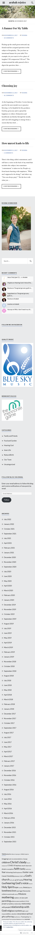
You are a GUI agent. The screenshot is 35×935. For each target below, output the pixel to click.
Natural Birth (9, 455)
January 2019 (9, 657)
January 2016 (9, 823)
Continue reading (10, 72)
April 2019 (8, 643)
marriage (19, 891)
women (27, 919)
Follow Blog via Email (12, 477)
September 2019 (10, 619)
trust (23, 919)
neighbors (16, 898)
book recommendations (15, 859)
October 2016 (9, 780)
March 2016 (8, 813)
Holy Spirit (8, 887)
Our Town (7, 460)
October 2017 (9, 723)
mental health (10, 894)
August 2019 (9, 624)
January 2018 (9, 709)
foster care (28, 872)
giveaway (16, 876)
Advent (13, 854)
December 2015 (10, 827)
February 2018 (9, 704)
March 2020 (8, 590)
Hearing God (9, 445)
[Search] (30, 2)
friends (4, 876)
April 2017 (8, 752)
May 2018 (7, 690)
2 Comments (8, 153)
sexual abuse (21, 914)
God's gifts (12, 880)
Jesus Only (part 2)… (14, 277)
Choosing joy (9, 85)
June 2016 (8, 799)
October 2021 (9, 529)
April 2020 (8, 586)
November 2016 (10, 775)
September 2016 (10, 785)
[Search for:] (17, 261)
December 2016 (10, 771)
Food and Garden (10, 441)
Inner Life (7, 450)
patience (13, 901)
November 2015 (10, 832)
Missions (22, 894)
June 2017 (8, 742)
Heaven (31, 883)
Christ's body (18, 862)
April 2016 (8, 808)
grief (16, 880)
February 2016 (9, 818)
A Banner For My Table (15, 28)
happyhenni (11, 293)
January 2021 (9, 553)
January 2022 (9, 524)
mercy (16, 894)
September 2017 (10, 728)
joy (29, 887)
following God (11, 872)
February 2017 (9, 761)
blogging (5, 859)
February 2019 (9, 652)
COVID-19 (11, 865)
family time (28, 869)
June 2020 (8, 576)
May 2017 (7, 747)
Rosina (24, 35)
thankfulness (17, 917)
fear (4, 872)
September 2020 (10, 567)
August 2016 (9, 790)
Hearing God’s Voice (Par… (23, 283)
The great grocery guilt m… (23, 288)
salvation (14, 914)
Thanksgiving (25, 917)
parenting (6, 901)
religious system (14, 910)
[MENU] (4, 2)
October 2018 (9, 666)
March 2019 (8, 647)
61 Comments (9, 95)
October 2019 (9, 614)
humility (21, 887)
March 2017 (8, 756)
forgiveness (19, 872)
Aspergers (18, 854)
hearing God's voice (17, 883)
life (31, 887)
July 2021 (7, 538)
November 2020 (10, 562)
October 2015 (9, 837)
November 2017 (10, 718)
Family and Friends (11, 436)
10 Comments (9, 38)
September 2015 (10, 842)
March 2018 (8, 699)
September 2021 (10, 534)
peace (18, 901)
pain (26, 898)
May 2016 (7, 804)
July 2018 (7, 680)
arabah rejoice (17, 2)
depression (29, 865)
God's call (22, 876)
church (28, 862)
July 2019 (7, 628)
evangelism (10, 869)
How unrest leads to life (15, 143)
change (25, 859)
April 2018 (8, 695)
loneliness (7, 890)
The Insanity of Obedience (15, 919)
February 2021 (9, 548)
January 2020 (9, 600)
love (14, 890)
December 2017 (10, 714)
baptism (27, 854)
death (23, 865)
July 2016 (7, 794)
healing (21, 880)
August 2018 (9, 676)
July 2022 (7, 519)
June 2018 (8, 685)
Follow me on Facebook (12, 324)
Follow (6, 500)
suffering (10, 916)
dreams (4, 869)
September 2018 (10, 671)
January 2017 (9, 766)
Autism (23, 854)
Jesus (25, 887)
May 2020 (7, 581)
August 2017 (9, 733)
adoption (8, 854)
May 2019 (7, 638)
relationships (17, 904)
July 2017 (7, 737)
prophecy (10, 904)
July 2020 (7, 571)
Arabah (25, 277)
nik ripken (22, 898)
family (22, 869)
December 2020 (10, 557)
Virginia (10, 283)
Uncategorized (9, 464)
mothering (8, 897)
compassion (4, 865)
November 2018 (10, 662)
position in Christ (24, 901)
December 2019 (10, 605)
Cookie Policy (9, 927)
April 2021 (8, 543)
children (6, 862)
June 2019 (8, 633)
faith (16, 868)
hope (16, 887)
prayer (4, 904)
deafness (18, 865)
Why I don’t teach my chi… (22, 309)
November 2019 (10, 609)
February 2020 (9, 595)
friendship (10, 876)
